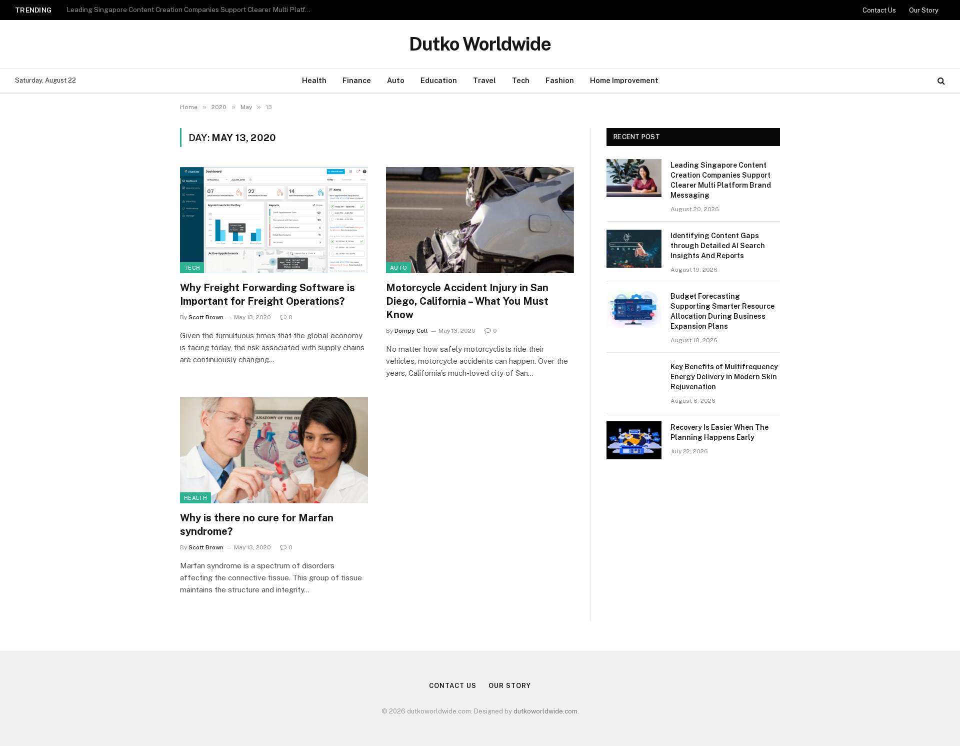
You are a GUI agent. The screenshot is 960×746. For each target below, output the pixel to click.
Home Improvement (624, 80)
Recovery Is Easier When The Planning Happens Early (719, 432)
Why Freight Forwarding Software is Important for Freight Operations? (267, 294)
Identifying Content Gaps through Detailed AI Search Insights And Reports (184, 10)
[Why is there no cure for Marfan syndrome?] (274, 450)
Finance (356, 80)
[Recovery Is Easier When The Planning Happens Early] (634, 440)
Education (438, 80)
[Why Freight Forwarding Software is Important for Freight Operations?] (274, 220)
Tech (521, 80)
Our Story (923, 10)
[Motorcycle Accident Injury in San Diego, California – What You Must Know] (480, 220)
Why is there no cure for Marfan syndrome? (257, 524)
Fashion (560, 80)
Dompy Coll (411, 330)
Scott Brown (206, 317)
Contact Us (879, 10)
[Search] (940, 81)
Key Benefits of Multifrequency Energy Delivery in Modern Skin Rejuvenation (724, 377)
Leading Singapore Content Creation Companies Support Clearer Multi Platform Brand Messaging (720, 180)
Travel (484, 80)
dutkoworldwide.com (546, 711)
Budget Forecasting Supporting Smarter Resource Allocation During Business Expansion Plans (722, 311)
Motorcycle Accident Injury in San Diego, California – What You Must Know (467, 301)
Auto (395, 80)
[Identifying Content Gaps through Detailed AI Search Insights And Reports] (634, 249)
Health (314, 80)
